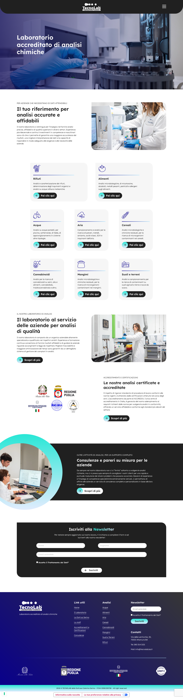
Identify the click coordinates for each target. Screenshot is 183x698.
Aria (104, 617)
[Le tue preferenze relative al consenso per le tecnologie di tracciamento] (4, 693)
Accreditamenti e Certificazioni (81, 628)
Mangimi (106, 632)
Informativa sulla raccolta (68, 695)
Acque (105, 607)
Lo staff (77, 622)
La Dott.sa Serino (81, 617)
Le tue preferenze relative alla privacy (102, 695)
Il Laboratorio (80, 612)
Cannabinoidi (108, 627)
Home (76, 607)
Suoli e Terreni (108, 637)
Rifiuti (105, 642)
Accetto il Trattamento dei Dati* (53, 562)
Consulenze (79, 635)
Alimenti (106, 612)
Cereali (105, 622)
